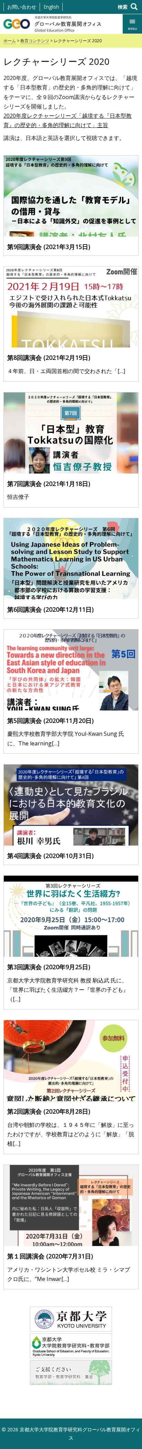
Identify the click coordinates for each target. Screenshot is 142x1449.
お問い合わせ (21, 6)
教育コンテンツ (34, 41)
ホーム (9, 41)
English (51, 6)
